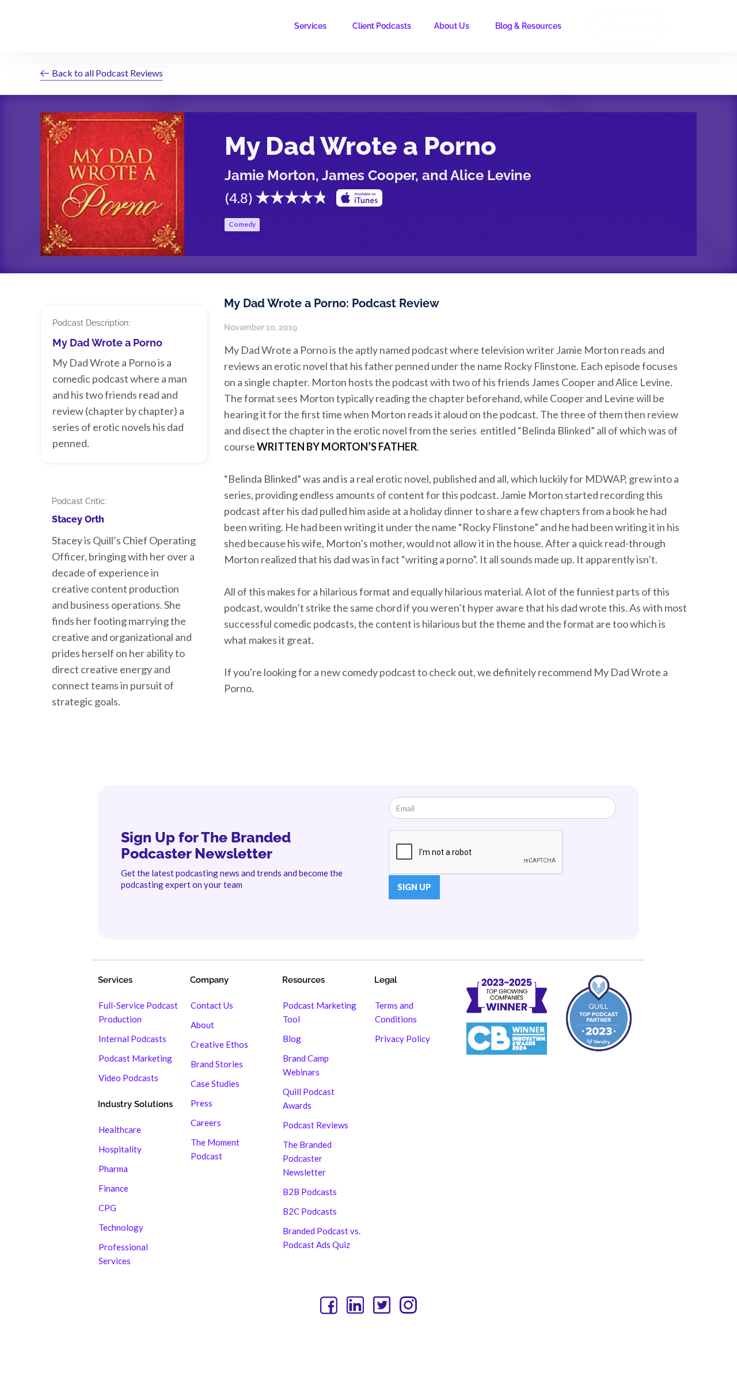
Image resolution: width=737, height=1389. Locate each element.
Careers (206, 1122)
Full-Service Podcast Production (138, 1012)
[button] (312, 25)
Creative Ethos (219, 1044)
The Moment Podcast (215, 1149)
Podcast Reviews (315, 1125)
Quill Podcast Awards (309, 1098)
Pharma (113, 1168)
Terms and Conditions (396, 1012)
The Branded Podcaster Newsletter (307, 1158)
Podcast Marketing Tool (319, 1012)
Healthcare (119, 1129)
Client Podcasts (381, 25)
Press (201, 1103)
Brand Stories (217, 1064)
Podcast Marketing (135, 1058)
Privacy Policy (402, 1038)
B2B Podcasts (310, 1191)
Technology (120, 1227)
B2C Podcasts (310, 1211)
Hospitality (120, 1149)
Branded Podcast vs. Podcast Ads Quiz (321, 1238)
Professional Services (123, 1254)
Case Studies (215, 1083)
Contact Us (212, 1005)
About (202, 1025)
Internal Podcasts (132, 1038)
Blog (292, 1038)
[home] (79, 26)
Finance (113, 1188)
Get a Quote (627, 26)
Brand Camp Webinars (306, 1065)
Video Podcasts (128, 1078)
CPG (107, 1208)
